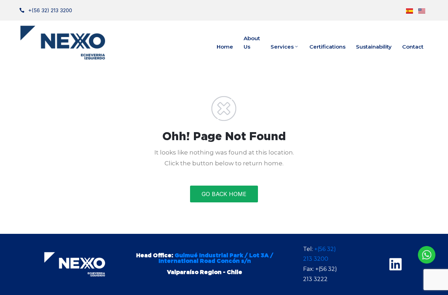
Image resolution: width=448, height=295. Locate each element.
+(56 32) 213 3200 (50, 10)
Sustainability (374, 46)
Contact (413, 46)
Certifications (327, 46)
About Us (252, 42)
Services (282, 46)
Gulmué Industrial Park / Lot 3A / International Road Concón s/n (216, 258)
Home (225, 46)
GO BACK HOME (224, 193)
